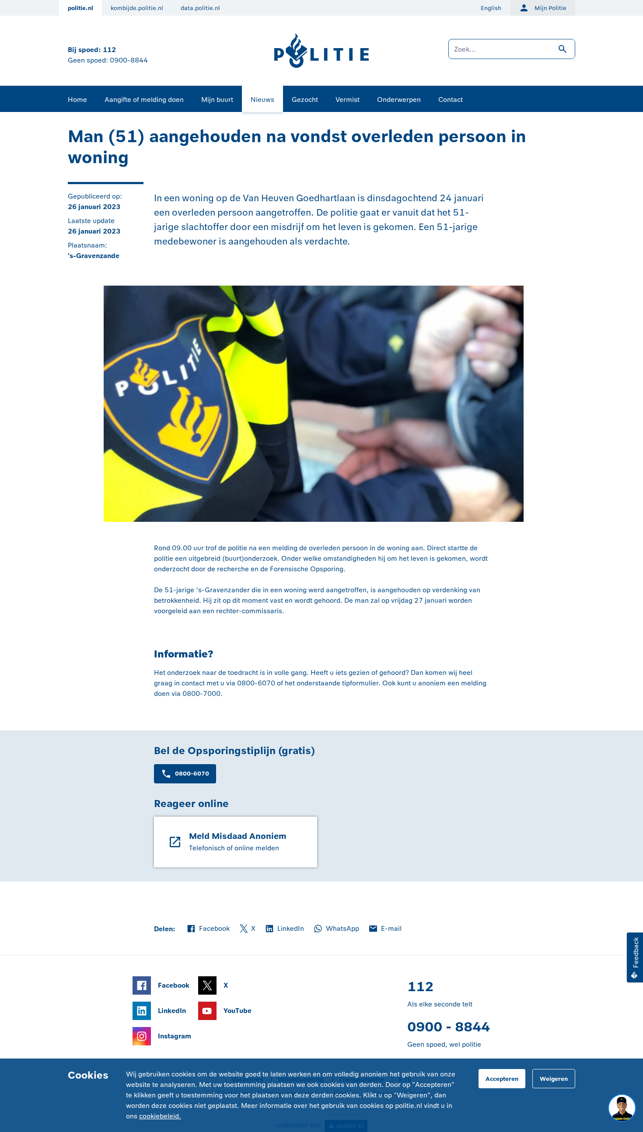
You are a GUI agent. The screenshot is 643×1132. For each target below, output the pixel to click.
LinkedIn (284, 929)
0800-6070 (192, 773)
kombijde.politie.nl (137, 8)
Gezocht (305, 99)
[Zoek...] (511, 53)
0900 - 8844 (448, 1026)
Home (77, 99)
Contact (450, 99)
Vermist (347, 99)
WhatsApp (336, 929)
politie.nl (80, 8)
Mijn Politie (550, 8)
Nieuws (262, 99)
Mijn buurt (217, 99)
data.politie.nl (200, 8)
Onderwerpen (399, 99)
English (491, 8)
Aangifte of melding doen (144, 99)
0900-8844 (129, 60)
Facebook (208, 929)
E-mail (385, 929)
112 (109, 49)
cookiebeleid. (160, 1116)
